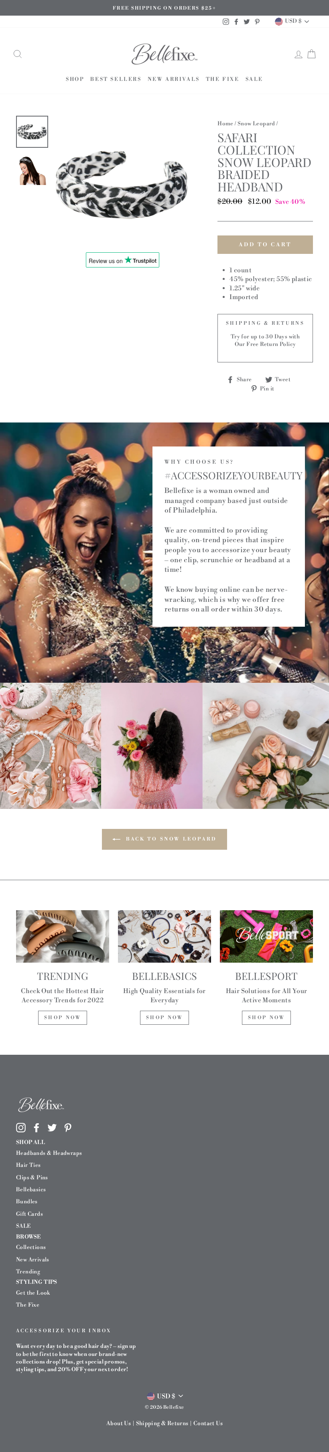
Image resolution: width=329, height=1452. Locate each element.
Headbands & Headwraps (49, 1153)
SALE (254, 79)
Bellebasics (31, 1189)
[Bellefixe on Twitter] (52, 1127)
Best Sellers (115, 79)
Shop (75, 79)
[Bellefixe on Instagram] (21, 1127)
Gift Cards (29, 1214)
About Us (118, 1423)
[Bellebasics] (164, 936)
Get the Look (33, 1292)
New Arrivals (174, 79)
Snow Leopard (256, 123)
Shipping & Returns (162, 1423)
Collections (31, 1247)
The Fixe (223, 79)
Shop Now (62, 1018)
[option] (164, 8)
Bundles (27, 1201)
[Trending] (62, 936)
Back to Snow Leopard (170, 839)
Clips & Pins (32, 1177)
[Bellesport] (266, 936)
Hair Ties (28, 1165)
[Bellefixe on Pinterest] (68, 1127)
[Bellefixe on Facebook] (36, 1127)
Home (225, 123)
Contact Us (208, 1423)
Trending (28, 1271)
